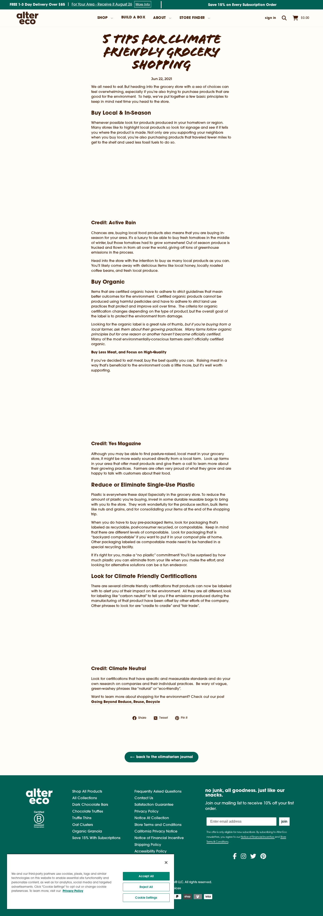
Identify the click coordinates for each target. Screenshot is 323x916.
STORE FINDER (192, 18)
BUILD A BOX (133, 17)
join (284, 821)
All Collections (84, 798)
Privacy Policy (146, 811)
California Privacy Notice (155, 831)
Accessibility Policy (150, 851)
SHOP (102, 18)
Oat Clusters (82, 825)
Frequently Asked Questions (157, 791)
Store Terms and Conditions (157, 825)
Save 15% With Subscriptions (96, 838)
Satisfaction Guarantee (153, 805)
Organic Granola (87, 831)
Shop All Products (87, 791)
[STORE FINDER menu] (209, 18)
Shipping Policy (147, 845)
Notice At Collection (151, 818)
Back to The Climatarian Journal (164, 757)
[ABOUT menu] (170, 18)
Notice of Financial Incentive (159, 838)
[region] (90, 881)
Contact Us (143, 798)
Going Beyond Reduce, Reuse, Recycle (125, 702)
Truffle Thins (81, 818)
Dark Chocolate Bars (90, 805)
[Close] (166, 862)
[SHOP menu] (112, 18)
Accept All (146, 876)
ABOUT (159, 18)
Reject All (146, 887)
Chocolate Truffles (87, 811)
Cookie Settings (146, 898)
